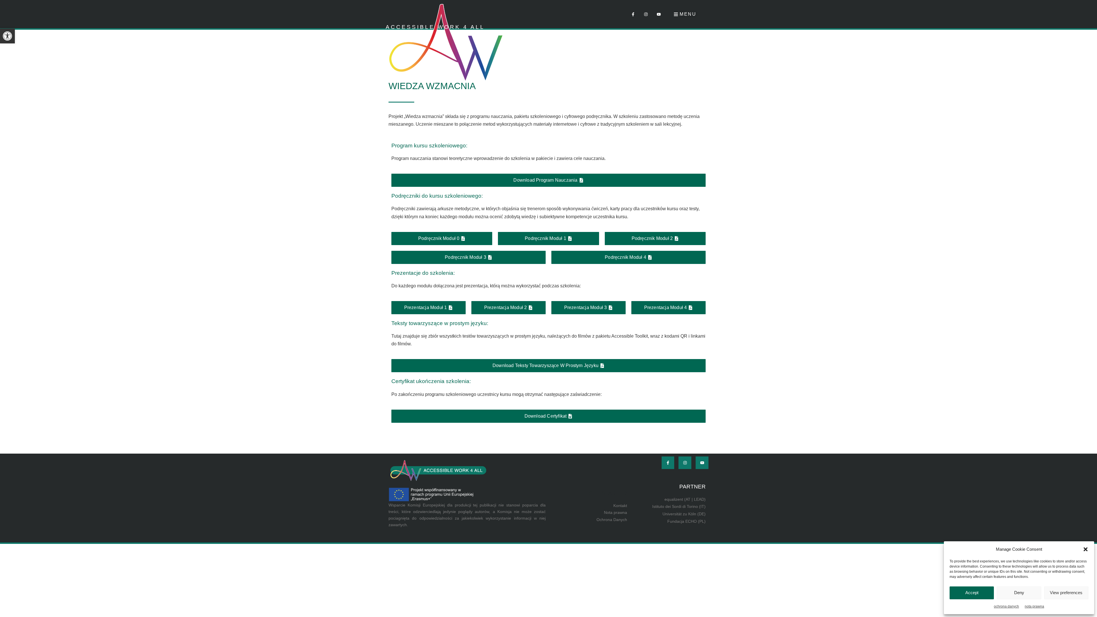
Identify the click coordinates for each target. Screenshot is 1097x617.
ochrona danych (1006, 606)
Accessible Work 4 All (435, 27)
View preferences (1066, 592)
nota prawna (1034, 606)
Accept (971, 592)
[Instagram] (646, 14)
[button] (7, 36)
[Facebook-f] (633, 14)
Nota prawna (615, 512)
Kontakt (620, 505)
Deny (1019, 592)
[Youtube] (658, 14)
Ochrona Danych (611, 519)
